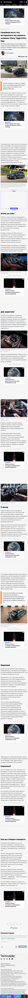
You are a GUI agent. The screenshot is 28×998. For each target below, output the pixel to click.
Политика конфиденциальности (8, 965)
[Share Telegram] (17, 996)
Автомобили (9, 58)
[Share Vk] (3, 996)
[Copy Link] (24, 996)
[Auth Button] (26, 2)
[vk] (4, 959)
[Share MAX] (10, 996)
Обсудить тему (23, 56)
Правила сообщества (5, 963)
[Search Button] (24, 2)
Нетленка (4, 58)
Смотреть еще (14, 208)
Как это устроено (15, 58)
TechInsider (8, 2)
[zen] (9, 959)
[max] (12, 959)
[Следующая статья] (14, 950)
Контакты (3, 966)
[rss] (1, 959)
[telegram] (6, 959)
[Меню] (1, 2)
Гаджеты (20, 58)
